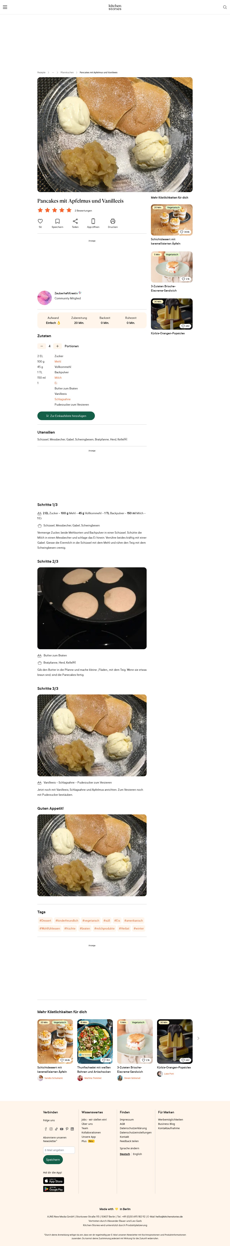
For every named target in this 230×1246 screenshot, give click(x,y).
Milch (58, 378)
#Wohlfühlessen (50, 928)
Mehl (58, 361)
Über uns (87, 1124)
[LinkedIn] (72, 1128)
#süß (107, 920)
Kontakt (124, 1136)
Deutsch (125, 1154)
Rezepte (41, 72)
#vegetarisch (90, 920)
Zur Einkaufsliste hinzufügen (68, 416)
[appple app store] (59, 1181)
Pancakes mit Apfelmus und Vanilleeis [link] (99, 72)
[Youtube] (61, 1128)
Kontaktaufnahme (169, 1128)
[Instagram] (51, 1128)
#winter (139, 928)
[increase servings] (57, 346)
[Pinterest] (67, 1128)
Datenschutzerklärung (133, 1128)
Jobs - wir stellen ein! (94, 1119)
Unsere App (89, 1136)
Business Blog (166, 1124)
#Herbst (124, 928)
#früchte (69, 928)
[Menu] (5, 7)
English (137, 1154)
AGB (122, 1124)
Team (85, 1128)
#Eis (117, 920)
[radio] (40, 210)
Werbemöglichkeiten (170, 1119)
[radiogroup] (55, 210)
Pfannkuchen (67, 72)
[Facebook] (45, 1128)
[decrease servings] (41, 346)
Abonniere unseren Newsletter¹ (54, 1139)
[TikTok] (56, 1128)
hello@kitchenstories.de (169, 1216)
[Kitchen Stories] (115, 7)
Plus (87, 1141)
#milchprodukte (104, 928)
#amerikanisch (133, 920)
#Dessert (45, 920)
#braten (85, 928)
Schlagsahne (63, 399)
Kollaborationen (91, 1132)
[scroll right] (198, 1038)
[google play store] (59, 1190)
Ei (56, 383)
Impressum (127, 1119)
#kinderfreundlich (67, 920)
